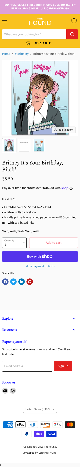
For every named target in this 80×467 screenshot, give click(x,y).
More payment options (40, 266)
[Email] (5, 391)
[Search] (72, 34)
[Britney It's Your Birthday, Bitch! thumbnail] (9, 145)
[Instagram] (13, 391)
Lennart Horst (48, 453)
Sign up (63, 366)
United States (38, 409)
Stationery (22, 54)
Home (6, 54)
